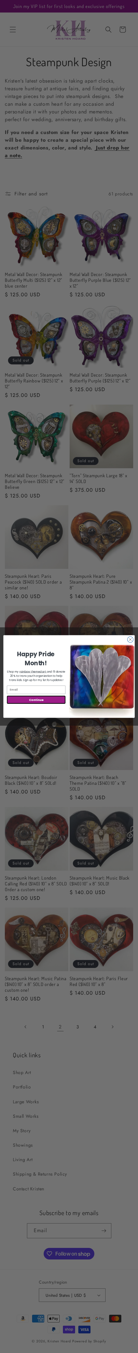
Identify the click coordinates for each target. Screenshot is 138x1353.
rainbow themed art (33, 672)
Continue (36, 699)
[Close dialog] (130, 639)
